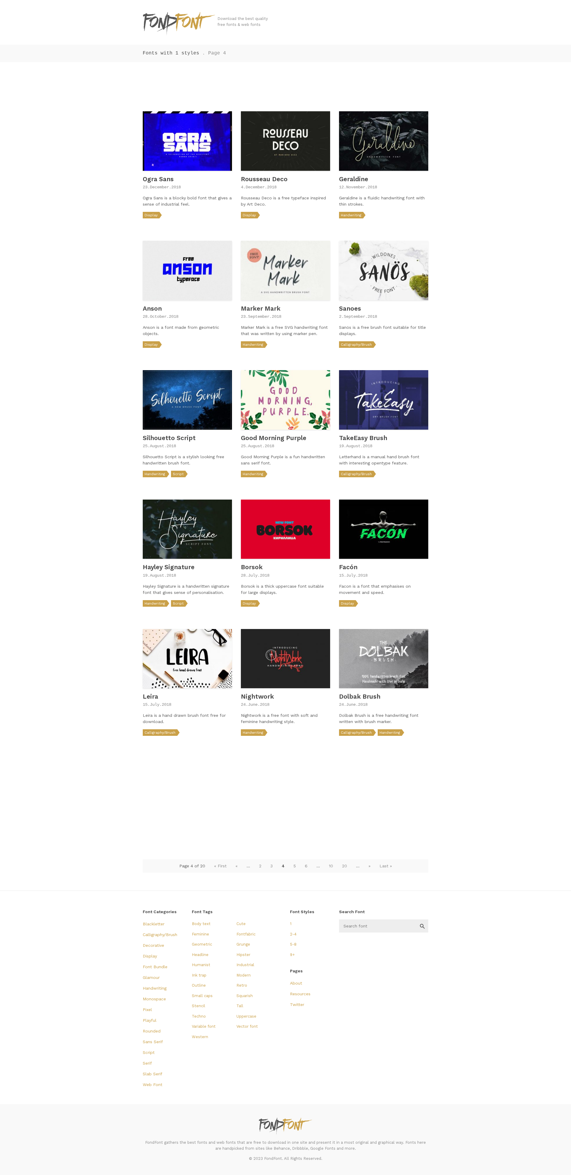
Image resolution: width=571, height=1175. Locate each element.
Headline (200, 954)
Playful (149, 1020)
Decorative (153, 945)
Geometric (202, 944)
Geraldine (353, 179)
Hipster (243, 954)
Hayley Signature (168, 567)
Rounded (152, 1031)
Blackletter (153, 923)
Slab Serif (152, 1073)
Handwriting (351, 215)
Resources (300, 993)
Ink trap (199, 975)
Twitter (297, 1004)
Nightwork (257, 696)
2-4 (293, 934)
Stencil (198, 1006)
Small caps (202, 995)
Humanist (201, 965)
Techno (199, 1016)
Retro (241, 985)
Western (200, 1037)
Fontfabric (245, 934)
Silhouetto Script (169, 438)
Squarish (244, 995)
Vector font (247, 1026)
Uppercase (246, 1016)
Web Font (152, 1084)
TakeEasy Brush (363, 438)
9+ (292, 954)
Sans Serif (153, 1041)
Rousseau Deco (264, 179)
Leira (150, 696)
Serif (147, 1063)
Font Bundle (155, 966)
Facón (348, 567)
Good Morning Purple (273, 438)
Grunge (243, 944)
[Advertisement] (285, 84)
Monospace (154, 998)
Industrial (245, 965)
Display (151, 215)
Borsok (252, 567)
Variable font (204, 1026)
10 (331, 865)
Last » (385, 865)
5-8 (293, 944)
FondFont (179, 24)
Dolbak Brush (359, 696)
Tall (239, 1006)
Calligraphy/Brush (356, 344)
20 (344, 865)
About (296, 983)
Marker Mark (260, 308)
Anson (152, 308)
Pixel (147, 1009)
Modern (243, 975)
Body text (201, 923)
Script (178, 474)
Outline (199, 985)
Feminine (200, 934)
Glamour (151, 977)
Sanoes (350, 308)
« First (220, 865)
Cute (241, 923)
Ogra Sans (158, 179)
